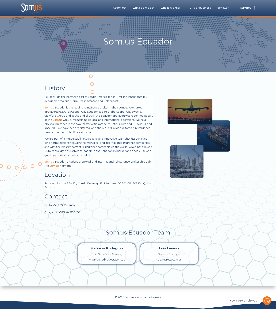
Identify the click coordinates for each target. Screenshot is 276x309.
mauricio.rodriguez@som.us (107, 259)
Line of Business (200, 8)
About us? (119, 8)
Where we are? (170, 8)
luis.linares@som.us (169, 259)
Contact (223, 8)
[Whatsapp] (267, 300)
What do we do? (143, 8)
